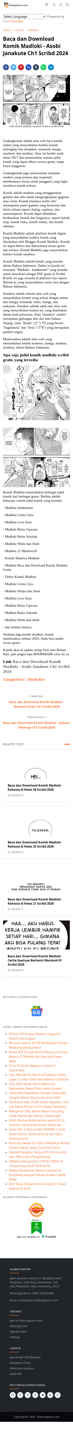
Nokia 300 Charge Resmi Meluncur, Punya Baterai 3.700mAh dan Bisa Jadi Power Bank (38, 1056)
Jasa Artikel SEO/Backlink (25, 1357)
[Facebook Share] (6, 67)
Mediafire (36, 679)
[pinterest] (20, 1395)
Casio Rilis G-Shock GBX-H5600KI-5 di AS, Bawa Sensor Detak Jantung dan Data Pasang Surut (37, 1134)
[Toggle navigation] (67, 5)
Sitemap (15, 1337)
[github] (58, 1395)
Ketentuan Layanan (22, 1368)
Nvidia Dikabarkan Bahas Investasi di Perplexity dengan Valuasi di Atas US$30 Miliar (37, 1174)
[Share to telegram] (51, 67)
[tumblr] (50, 1395)
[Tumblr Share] (36, 67)
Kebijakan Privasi (20, 1363)
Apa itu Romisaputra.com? (26, 1320)
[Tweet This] (13, 67)
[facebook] (35, 1395)
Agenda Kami (18, 1331)
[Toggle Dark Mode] (54, 5)
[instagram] (47, 4)
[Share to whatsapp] (43, 67)
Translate (16, 21)
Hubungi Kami (19, 1326)
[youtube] (28, 1395)
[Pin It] (21, 67)
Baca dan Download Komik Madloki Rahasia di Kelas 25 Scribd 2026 (34, 844)
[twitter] (43, 1395)
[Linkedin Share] (28, 67)
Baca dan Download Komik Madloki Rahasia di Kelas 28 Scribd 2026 (34, 787)
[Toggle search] (60, 4)
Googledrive (14, 679)
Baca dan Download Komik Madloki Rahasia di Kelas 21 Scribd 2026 (34, 901)
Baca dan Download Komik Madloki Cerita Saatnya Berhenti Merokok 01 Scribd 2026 (35, 960)
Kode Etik (15, 1374)
